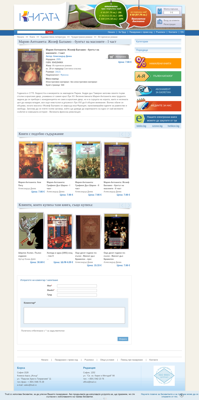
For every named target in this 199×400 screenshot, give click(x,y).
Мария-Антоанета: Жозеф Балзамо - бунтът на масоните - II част (116, 185)
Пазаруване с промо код (141, 32)
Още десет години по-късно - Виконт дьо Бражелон (114, 256)
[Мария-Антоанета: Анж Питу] (31, 160)
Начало (111, 32)
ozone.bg (157, 126)
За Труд (122, 32)
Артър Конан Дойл (27, 259)
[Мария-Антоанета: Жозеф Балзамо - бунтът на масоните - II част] (116, 161)
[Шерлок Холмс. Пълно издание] (31, 231)
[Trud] (43, 28)
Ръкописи (160, 32)
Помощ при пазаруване (132, 360)
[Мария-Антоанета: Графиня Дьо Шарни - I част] (59, 161)
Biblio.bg (141, 126)
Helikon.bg (173, 126)
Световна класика (72, 68)
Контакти (173, 32)
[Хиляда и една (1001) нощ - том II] (59, 232)
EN (182, 32)
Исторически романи (107, 37)
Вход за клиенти (171, 20)
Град (49, 295)
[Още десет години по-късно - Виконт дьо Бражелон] (116, 232)
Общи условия (107, 360)
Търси (49, 32)
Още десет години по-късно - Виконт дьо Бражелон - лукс (86, 256)
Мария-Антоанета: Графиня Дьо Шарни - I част (58, 185)
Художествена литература (53, 37)
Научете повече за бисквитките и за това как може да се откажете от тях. (169, 395)
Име (49, 285)
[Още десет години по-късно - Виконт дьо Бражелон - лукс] (88, 233)
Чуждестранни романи (81, 37)
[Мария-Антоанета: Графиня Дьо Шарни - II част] (88, 160)
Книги (32, 37)
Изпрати (123, 339)
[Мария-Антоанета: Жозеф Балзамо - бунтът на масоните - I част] (30, 67)
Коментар (30, 302)
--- (48, 259)
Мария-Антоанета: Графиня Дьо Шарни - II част (87, 185)
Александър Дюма (62, 56)
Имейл (50, 290)
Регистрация (169, 24)
